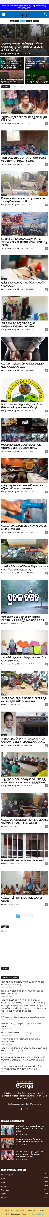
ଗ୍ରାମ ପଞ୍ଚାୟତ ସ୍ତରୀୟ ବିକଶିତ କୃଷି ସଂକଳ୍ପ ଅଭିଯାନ (12, 80)
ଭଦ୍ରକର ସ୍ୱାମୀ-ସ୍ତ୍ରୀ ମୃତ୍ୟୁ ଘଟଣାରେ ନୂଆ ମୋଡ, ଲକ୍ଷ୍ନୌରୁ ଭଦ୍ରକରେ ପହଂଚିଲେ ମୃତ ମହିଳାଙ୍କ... (30, 1154)
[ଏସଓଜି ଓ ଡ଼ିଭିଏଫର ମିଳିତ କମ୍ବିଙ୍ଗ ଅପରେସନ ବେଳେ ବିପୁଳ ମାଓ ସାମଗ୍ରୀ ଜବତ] (24, 551)
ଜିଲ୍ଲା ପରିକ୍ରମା (7, 1174)
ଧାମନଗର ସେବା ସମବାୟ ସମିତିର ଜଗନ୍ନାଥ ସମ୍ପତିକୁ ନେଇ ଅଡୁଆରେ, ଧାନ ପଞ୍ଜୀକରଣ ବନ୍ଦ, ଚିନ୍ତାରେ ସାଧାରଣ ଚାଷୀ (23, 1058)
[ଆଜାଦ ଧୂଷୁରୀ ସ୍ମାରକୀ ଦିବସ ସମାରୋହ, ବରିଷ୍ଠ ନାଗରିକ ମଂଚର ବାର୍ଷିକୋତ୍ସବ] (7, 1143)
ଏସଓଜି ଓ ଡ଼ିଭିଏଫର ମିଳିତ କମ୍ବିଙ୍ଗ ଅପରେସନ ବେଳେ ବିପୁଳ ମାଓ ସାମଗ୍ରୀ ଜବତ (24, 568)
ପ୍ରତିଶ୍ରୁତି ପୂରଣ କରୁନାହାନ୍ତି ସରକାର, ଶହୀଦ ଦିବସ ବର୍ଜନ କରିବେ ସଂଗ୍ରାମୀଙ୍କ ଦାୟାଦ (23, 983)
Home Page (9, 1210)
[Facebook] (22, 1109)
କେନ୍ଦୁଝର (35, 21)
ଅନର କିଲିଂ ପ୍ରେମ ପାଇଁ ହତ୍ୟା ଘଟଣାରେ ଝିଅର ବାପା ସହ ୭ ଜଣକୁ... (24, 659)
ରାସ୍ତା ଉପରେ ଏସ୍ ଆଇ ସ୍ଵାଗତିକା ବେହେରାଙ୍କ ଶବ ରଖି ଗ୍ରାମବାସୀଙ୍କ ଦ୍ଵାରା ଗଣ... (23, 699)
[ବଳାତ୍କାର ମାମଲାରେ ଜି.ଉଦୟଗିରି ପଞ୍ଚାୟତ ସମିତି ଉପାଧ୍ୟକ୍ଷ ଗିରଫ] (24, 349)
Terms (41, 1210)
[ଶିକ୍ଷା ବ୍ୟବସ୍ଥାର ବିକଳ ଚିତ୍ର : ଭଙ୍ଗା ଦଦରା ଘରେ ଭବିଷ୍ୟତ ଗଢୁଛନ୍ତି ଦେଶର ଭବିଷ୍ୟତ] (24, 142)
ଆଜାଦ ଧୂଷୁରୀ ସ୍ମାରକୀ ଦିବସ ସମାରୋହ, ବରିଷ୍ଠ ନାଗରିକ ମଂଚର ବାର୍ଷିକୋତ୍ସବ (22, 992)
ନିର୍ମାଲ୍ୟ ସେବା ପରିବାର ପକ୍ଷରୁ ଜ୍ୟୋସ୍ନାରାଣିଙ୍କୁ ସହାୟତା (23, 1017)
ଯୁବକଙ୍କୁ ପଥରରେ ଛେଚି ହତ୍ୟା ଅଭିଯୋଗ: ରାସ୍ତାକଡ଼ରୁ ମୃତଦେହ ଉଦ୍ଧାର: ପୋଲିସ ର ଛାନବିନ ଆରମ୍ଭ (23, 47)
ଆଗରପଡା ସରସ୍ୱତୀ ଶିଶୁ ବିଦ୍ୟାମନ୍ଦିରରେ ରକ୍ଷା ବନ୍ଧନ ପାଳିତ (22, 1024)
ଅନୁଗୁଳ (12, 21)
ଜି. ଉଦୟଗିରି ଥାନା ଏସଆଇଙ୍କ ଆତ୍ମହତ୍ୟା (22, 860)
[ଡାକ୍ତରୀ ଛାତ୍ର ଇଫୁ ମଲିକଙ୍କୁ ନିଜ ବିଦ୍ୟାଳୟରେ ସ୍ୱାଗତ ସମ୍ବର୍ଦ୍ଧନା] (24, 308)
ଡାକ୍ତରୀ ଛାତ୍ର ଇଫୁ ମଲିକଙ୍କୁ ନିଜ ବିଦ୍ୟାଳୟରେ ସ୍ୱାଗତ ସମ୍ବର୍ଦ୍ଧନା (18, 324)
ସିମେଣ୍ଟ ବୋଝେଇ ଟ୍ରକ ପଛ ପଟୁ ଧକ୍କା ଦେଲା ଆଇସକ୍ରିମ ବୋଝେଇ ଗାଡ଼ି (23, 200)
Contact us (20, 1210)
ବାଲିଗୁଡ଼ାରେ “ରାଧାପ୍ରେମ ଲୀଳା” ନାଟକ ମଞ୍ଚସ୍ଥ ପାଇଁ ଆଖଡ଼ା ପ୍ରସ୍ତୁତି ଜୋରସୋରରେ (24, 821)
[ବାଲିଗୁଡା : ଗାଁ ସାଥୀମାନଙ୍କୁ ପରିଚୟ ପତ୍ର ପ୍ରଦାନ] (24, 883)
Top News (5, 1190)
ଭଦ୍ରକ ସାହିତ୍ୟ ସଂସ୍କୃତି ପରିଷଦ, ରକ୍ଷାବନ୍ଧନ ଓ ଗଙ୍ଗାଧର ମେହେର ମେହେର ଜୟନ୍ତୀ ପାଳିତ (24, 1049)
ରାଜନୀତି (4, 1194)
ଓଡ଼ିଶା (3, 1178)
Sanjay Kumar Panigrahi (10, 53)
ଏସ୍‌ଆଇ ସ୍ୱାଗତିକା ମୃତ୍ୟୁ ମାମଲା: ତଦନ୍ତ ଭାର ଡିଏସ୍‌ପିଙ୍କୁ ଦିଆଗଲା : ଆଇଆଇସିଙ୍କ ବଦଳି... (23, 740)
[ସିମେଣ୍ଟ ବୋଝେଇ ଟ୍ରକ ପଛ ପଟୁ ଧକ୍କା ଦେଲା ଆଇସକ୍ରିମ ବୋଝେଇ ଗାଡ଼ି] (24, 183)
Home (15, 86)
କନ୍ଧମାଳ (22, 21)
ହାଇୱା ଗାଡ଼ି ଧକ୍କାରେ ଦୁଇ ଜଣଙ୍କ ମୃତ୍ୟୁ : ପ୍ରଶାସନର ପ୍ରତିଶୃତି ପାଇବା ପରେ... (21, 446)
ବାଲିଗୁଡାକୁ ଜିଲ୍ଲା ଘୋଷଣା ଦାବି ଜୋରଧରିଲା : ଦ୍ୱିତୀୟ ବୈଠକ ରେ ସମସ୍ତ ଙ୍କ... (23, 487)
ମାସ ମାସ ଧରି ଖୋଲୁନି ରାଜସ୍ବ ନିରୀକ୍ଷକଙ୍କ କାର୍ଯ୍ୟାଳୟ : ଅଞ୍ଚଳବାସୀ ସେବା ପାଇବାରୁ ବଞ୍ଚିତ (35, 64)
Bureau (4, 623)
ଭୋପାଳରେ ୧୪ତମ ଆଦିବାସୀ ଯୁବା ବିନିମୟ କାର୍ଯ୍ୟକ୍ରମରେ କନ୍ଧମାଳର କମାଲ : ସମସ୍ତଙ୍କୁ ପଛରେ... (24, 242)
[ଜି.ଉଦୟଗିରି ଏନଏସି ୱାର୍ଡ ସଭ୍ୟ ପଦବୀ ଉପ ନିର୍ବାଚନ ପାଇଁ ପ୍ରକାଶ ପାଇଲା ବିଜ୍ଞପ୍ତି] (24, 389)
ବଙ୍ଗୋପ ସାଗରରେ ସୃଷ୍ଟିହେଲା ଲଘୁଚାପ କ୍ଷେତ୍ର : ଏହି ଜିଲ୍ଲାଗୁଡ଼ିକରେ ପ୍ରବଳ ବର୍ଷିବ (22, 618)
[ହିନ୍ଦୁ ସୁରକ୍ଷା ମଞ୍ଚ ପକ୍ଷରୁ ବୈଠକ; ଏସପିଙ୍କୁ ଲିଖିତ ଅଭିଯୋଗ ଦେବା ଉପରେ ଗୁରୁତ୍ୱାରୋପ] (24, 764)
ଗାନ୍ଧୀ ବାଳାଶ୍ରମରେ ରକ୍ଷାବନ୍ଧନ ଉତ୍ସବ (17, 1032)
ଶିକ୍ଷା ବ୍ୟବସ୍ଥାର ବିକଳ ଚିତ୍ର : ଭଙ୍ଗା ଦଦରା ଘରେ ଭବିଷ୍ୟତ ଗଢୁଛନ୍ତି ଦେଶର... (23, 159)
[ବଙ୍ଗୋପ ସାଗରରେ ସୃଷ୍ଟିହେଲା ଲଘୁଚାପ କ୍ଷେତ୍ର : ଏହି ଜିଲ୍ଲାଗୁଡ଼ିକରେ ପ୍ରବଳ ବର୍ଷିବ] (24, 597)
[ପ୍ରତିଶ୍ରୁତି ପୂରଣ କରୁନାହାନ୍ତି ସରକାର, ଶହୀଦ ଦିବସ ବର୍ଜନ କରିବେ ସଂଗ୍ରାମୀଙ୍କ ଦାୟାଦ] (7, 1130)
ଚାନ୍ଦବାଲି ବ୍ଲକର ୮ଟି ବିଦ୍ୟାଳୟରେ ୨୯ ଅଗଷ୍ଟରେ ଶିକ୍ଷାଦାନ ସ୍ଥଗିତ (20, 1040)
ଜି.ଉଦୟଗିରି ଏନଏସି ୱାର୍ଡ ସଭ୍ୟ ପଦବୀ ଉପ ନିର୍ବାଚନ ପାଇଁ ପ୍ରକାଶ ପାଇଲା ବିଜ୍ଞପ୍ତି (22, 406)
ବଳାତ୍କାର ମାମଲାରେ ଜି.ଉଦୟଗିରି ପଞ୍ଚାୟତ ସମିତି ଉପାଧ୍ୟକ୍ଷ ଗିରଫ (22, 365)
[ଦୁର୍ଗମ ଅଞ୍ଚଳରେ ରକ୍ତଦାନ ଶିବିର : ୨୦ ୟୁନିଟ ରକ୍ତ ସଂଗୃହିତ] (24, 267)
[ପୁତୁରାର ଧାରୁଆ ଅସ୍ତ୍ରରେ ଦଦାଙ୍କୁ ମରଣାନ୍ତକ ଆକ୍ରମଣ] (24, 102)
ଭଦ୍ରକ (3, 1182)
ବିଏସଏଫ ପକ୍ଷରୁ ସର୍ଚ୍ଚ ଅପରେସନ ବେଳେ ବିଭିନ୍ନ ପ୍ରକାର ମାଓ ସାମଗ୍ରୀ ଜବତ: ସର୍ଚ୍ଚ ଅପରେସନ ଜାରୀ (11, 64)
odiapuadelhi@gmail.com (29, 1104)
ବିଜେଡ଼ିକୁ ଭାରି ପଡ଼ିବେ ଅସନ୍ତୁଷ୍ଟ (37, 81)
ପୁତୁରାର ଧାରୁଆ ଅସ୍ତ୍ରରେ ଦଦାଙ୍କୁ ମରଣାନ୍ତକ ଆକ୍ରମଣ (24, 118)
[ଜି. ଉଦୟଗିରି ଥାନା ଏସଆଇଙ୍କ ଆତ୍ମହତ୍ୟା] (24, 845)
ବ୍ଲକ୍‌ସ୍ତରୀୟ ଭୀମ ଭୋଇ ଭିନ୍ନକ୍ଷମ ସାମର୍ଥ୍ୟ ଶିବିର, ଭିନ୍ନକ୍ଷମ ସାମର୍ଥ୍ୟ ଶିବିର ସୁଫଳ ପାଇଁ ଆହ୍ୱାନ (21, 1067)
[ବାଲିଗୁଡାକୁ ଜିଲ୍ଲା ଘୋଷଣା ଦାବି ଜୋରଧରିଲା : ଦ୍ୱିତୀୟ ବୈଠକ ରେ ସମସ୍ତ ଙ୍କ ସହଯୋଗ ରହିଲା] (24, 470)
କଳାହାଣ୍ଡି (29, 21)
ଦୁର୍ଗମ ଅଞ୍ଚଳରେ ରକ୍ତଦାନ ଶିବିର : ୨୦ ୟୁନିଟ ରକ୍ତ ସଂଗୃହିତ (23, 284)
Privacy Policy (31, 1210)
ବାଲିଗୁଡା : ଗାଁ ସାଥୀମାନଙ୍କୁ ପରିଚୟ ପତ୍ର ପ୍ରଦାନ (21, 899)
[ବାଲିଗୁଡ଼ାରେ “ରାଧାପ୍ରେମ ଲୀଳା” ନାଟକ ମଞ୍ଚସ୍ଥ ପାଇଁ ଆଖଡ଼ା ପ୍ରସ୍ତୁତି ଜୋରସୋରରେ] (24, 805)
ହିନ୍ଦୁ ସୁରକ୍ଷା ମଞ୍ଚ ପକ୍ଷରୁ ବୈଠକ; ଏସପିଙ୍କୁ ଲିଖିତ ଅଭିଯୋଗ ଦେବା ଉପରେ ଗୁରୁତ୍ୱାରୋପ (23, 780)
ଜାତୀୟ (3, 1186)
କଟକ (17, 21)
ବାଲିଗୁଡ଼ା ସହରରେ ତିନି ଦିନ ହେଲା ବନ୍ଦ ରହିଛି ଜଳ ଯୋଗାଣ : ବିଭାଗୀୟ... (24, 527)
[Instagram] (27, 1109)
